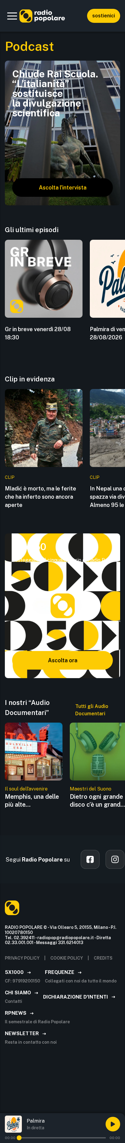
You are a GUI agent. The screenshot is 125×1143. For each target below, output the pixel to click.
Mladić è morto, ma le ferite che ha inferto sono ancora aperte (40, 496)
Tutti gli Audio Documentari (91, 710)
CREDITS (103, 958)
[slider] (19, 1137)
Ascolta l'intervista (62, 187)
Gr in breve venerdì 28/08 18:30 (38, 333)
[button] (12, 16)
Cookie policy (66, 958)
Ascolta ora (62, 660)
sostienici (103, 16)
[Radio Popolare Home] (42, 16)
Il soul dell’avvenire (26, 789)
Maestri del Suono (90, 789)
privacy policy (22, 958)
